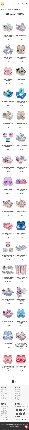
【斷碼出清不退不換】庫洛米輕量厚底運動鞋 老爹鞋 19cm (21, 345)
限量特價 (17, 391)
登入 (8, 406)
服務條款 (3, 410)
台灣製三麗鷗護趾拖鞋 (8, 367)
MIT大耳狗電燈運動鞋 (8, 300)
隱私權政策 (4, 412)
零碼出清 (17, 393)
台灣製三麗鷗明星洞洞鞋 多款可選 (8, 256)
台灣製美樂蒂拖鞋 (21, 367)
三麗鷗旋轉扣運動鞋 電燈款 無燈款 (8, 278)
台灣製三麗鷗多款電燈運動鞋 (8, 146)
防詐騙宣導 (4, 417)
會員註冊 (3, 406)
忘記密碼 (3, 408)
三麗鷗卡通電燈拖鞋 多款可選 (21, 190)
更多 (15, 376)
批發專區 (17, 399)
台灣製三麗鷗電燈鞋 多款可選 (21, 300)
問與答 (3, 391)
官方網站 (3, 397)
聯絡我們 (3, 395)
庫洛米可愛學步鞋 (21, 35)
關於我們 (3, 390)
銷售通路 (3, 399)
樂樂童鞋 (3, 10)
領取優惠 (25, 419)
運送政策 (3, 415)
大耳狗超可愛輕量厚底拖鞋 (21, 322)
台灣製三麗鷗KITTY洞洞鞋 (8, 80)
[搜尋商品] (19, 3)
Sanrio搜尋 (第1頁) (14, 10)
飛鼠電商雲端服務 (13, 426)
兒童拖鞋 (17, 390)
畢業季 (17, 397)
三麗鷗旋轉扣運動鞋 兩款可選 (21, 168)
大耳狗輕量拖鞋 (8, 343)
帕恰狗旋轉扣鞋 (21, 79)
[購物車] (22, 3)
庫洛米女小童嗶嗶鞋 (8, 211)
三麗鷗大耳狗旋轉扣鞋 (21, 146)
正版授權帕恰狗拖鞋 (21, 123)
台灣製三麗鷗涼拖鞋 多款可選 (21, 256)
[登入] (15, 3)
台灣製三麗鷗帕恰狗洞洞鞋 (21, 58)
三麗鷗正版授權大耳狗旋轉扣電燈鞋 (8, 36)
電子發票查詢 (4, 419)
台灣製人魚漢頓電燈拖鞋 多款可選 (21, 102)
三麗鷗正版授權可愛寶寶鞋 (8, 58)
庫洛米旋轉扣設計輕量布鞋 (8, 168)
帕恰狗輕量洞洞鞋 (8, 123)
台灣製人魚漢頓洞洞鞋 (21, 234)
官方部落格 (4, 393)
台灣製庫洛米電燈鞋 (8, 321)
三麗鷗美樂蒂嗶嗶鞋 (21, 211)
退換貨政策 (4, 414)
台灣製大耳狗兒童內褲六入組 (21, 278)
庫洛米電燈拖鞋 (8, 189)
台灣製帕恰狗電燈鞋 (8, 101)
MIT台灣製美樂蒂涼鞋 (8, 234)
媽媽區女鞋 (18, 395)
